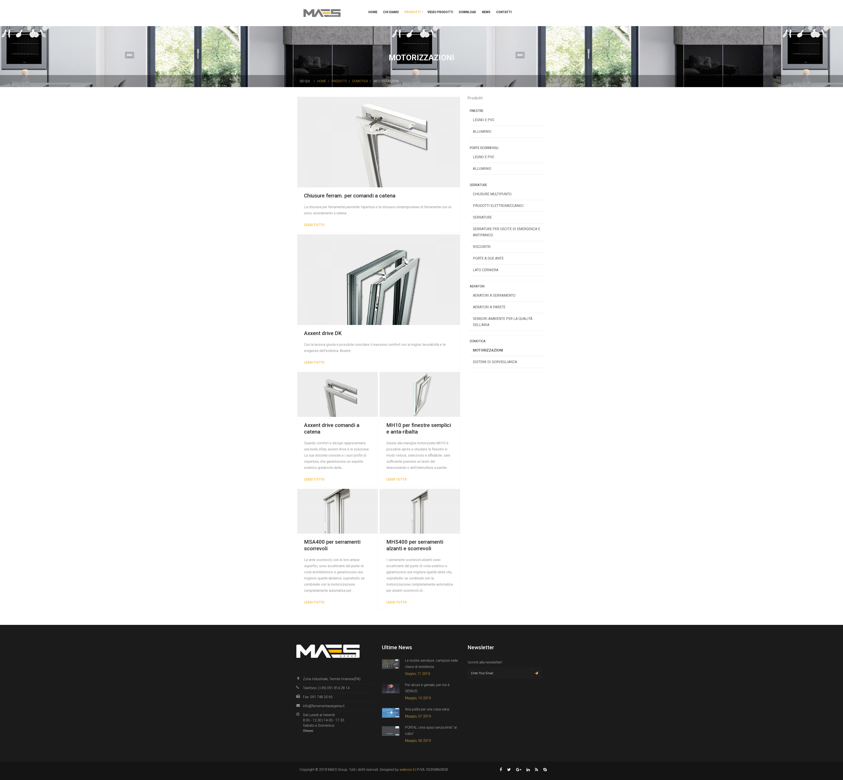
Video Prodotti (440, 12)
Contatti (504, 12)
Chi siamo (391, 12)
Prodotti (413, 12)
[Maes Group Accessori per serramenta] (322, 13)
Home (372, 12)
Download (467, 12)
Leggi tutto (314, 225)
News (486, 12)
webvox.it (407, 769)
